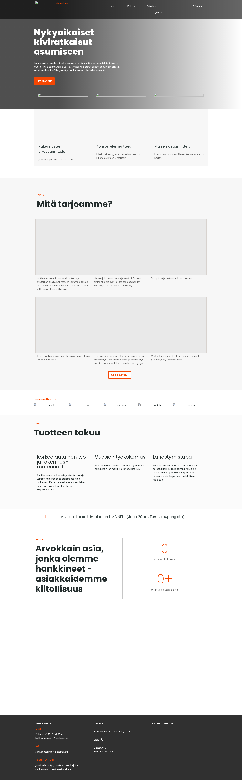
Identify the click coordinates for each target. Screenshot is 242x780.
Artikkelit (151, 6)
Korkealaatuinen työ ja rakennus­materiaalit (61, 461)
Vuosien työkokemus (120, 456)
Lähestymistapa (172, 456)
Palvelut (131, 6)
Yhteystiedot (156, 12)
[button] (197, 6)
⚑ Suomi (197, 6)
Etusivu (112, 6)
